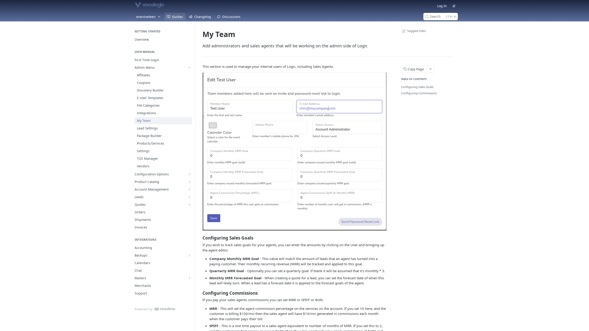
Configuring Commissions (419, 93)
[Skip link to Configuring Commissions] (199, 292)
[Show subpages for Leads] (189, 197)
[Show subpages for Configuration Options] (189, 174)
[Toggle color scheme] (454, 5)
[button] (294, 151)
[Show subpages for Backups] (189, 255)
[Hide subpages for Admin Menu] (189, 67)
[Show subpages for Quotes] (189, 204)
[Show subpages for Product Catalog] (189, 182)
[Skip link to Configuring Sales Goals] (199, 238)
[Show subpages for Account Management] (189, 189)
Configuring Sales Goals (417, 87)
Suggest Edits (416, 31)
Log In (442, 6)
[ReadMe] (165, 309)
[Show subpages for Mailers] (189, 278)
